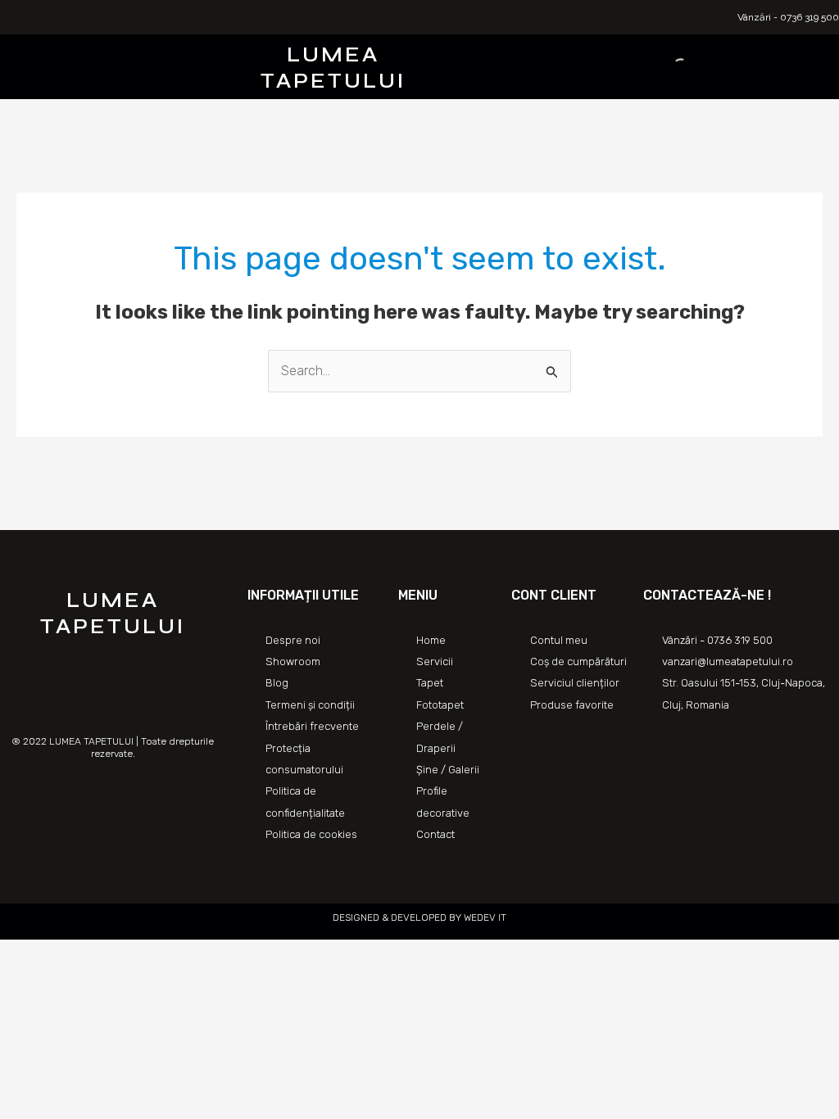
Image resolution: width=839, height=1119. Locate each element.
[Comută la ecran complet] (88, 954)
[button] (160, 66)
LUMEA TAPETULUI (333, 68)
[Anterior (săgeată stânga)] (16, 977)
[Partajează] (52, 954)
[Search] (666, 67)
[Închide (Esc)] (16, 954)
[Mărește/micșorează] (124, 954)
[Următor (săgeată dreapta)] (52, 977)
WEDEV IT (483, 917)
